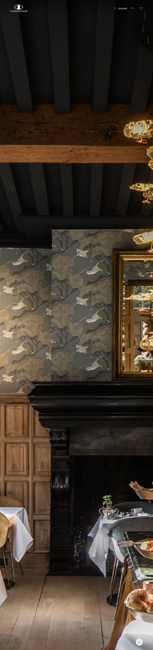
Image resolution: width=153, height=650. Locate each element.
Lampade (122, 8)
